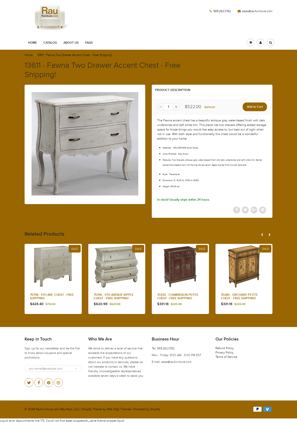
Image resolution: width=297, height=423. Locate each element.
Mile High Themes (119, 409)
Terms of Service (226, 357)
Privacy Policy (224, 352)
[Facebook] (38, 382)
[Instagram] (58, 382)
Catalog (50, 42)
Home (32, 42)
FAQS (89, 42)
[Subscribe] (76, 368)
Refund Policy (224, 348)
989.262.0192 (222, 11)
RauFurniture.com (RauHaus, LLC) (57, 409)
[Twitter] (29, 382)
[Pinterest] (48, 382)
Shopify (87, 409)
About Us (70, 42)
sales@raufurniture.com (257, 11)
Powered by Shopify (146, 409)
